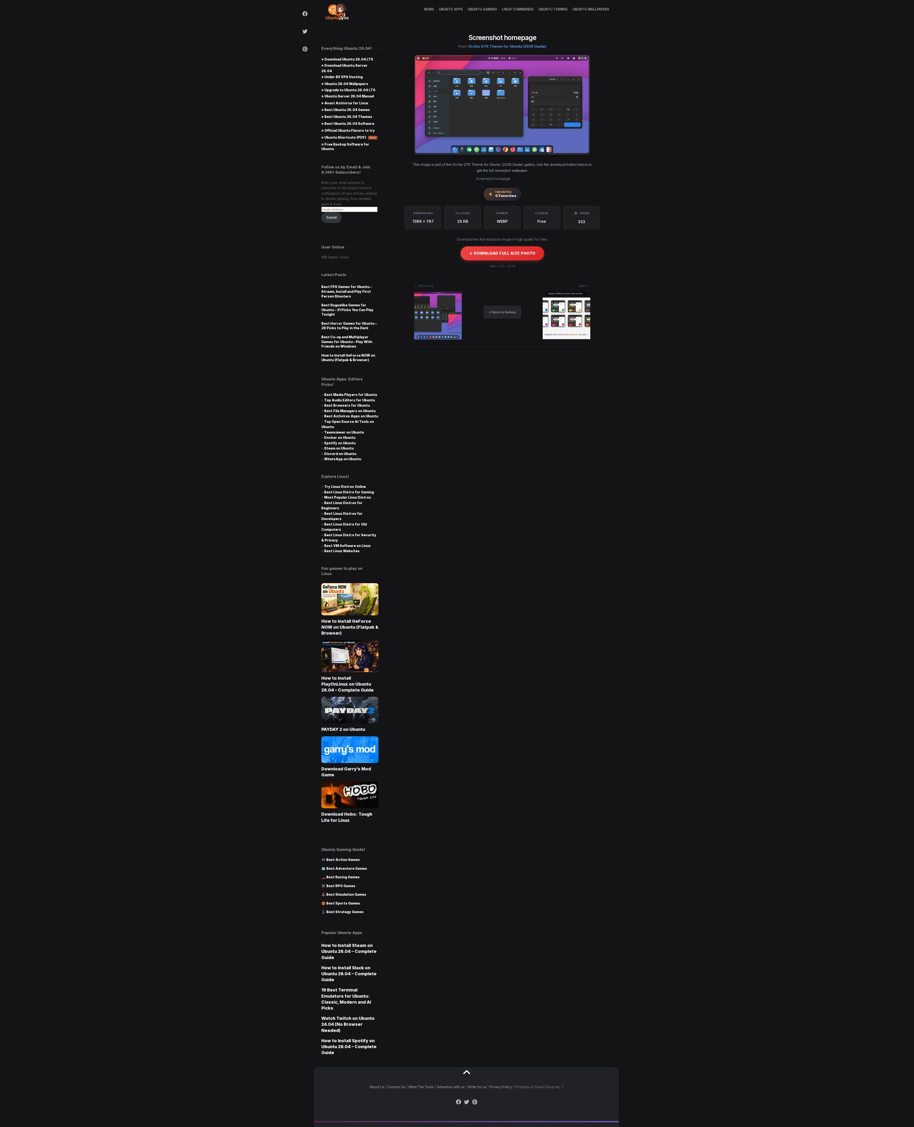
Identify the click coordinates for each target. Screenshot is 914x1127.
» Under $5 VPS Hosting (342, 77)
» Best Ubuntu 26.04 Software (347, 123)
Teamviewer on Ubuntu (344, 432)
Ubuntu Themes (553, 9)
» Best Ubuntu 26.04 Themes (346, 117)
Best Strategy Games (345, 912)
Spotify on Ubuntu (340, 443)
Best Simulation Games (346, 894)
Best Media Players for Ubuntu (350, 395)
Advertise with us (451, 1087)
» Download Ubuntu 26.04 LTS (347, 59)
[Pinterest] (304, 49)
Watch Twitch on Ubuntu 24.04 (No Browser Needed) (347, 1024)
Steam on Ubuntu (339, 448)
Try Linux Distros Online (345, 487)
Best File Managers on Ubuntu (350, 411)
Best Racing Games (343, 877)
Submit (331, 217)
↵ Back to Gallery (502, 312)
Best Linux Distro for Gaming (349, 492)
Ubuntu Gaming (482, 9)
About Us (377, 1087)
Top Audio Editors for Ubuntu (349, 400)
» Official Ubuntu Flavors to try (348, 130)
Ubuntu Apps (451, 9)
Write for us (477, 1087)
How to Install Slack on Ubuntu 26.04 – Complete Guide (349, 973)
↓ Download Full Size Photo (502, 253)
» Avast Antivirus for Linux (344, 103)
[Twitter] (304, 31)
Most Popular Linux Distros (347, 497)
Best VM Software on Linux (347, 546)
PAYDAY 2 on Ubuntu (343, 729)
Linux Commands (518, 9)
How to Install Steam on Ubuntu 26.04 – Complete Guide (349, 951)
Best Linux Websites (342, 551)
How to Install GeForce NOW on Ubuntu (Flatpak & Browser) (349, 627)
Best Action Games (343, 860)
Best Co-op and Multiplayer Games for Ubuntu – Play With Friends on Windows (346, 341)
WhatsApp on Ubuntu (342, 459)
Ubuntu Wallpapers (590, 9)
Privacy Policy (501, 1087)
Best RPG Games (340, 886)
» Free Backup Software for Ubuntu (345, 146)
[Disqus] (502, 422)
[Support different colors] (566, 338)
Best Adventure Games (346, 868)
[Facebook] (304, 14)
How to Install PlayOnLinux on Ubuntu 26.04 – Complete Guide (347, 684)
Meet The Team (421, 1087)
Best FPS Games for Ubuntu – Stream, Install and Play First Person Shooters (346, 291)
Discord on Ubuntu (340, 454)
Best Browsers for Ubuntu (347, 405)
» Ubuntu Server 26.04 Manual (347, 96)
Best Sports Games (343, 903)
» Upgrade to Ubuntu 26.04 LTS (348, 90)
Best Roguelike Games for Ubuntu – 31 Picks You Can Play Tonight (347, 309)
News (429, 9)
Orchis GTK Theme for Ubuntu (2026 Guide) (507, 46)
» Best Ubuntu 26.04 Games (345, 110)
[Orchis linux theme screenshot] (438, 338)
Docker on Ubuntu (339, 437)
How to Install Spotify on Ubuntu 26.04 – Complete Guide (349, 1046)
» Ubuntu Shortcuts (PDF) (348, 137)
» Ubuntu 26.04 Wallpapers (344, 84)
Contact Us (396, 1087)
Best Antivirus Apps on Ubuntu (351, 416)
